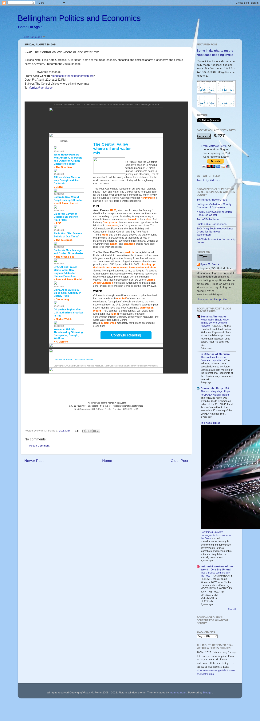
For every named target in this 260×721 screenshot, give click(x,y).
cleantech (129, 243)
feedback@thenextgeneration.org (72, 75)
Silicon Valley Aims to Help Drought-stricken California (67, 180)
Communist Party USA (215, 388)
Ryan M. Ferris (209, 264)
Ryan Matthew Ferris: (214, 145)
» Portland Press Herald (68, 279)
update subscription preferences (128, 406)
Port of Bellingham (208, 219)
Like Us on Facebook (83, 360)
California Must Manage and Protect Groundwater (68, 252)
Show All (232, 609)
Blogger (207, 692)
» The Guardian (63, 167)
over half (121, 298)
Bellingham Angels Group (212, 199)
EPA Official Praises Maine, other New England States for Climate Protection (65, 272)
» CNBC (58, 187)
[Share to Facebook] (94, 431)
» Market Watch (63, 319)
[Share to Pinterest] (98, 431)
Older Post (179, 461)
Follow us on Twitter (63, 360)
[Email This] (83, 431)
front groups (110, 222)
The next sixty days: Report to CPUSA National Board (216, 393)
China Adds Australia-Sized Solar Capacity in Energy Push (67, 292)
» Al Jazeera (61, 341)
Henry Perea (148, 197)
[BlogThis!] (87, 431)
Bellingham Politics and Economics (79, 18)
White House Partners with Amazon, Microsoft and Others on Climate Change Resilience (68, 159)
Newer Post (33, 461)
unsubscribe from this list (99, 406)
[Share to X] (91, 431)
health (113, 243)
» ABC (57, 223)
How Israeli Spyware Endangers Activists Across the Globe (216, 535)
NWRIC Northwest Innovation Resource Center (214, 213)
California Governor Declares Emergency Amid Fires (66, 216)
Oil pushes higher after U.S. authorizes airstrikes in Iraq (68, 312)
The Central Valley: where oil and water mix (112, 148)
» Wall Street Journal (66, 203)
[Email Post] (76, 430)
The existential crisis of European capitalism (213, 359)
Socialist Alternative (214, 316)
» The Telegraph (63, 240)
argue (105, 234)
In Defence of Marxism (215, 354)
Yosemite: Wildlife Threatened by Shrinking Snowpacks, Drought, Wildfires (68, 334)
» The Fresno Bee (64, 256)
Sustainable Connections (212, 224)
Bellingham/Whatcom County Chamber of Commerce (214, 206)
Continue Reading (126, 335)
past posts (112, 225)
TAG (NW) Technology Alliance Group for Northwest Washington (215, 231)
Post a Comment (39, 445)
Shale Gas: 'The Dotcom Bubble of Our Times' (68, 235)
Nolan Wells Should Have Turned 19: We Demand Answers (215, 322)
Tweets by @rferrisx (209, 180)
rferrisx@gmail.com (41, 87)
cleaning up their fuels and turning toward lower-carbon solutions (124, 266)
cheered (131, 219)
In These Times (210, 422)
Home (107, 461)
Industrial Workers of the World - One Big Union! (217, 568)
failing (114, 313)
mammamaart (178, 692)
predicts (129, 252)
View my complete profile (212, 299)
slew (148, 219)
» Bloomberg (61, 299)
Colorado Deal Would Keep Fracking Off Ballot (68, 198)
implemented (108, 322)
